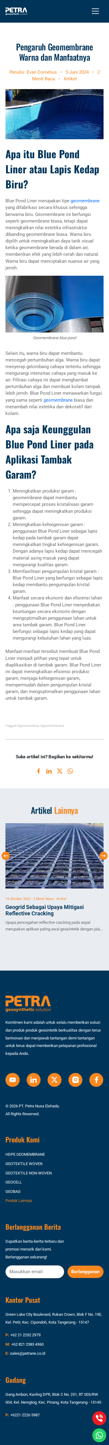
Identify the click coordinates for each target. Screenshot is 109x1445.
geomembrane (85, 201)
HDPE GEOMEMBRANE (25, 1154)
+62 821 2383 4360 (27, 1344)
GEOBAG (13, 1191)
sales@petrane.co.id (27, 1353)
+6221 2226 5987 (25, 1415)
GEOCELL (13, 1182)
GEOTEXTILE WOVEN (23, 1163)
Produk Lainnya (18, 1200)
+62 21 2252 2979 (25, 1335)
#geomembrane (52, 726)
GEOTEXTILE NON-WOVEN (28, 1173)
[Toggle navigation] (95, 11)
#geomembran (28, 726)
